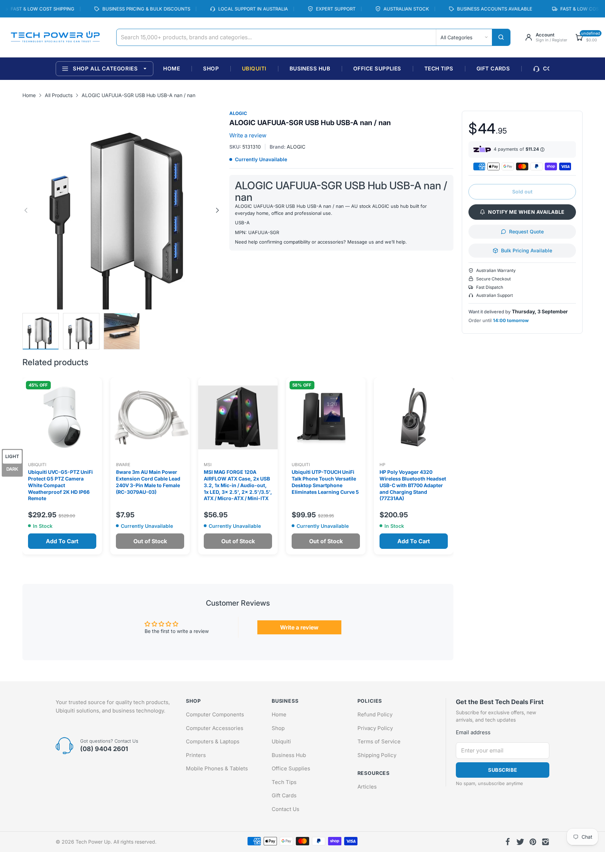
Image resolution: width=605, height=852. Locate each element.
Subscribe (502, 770)
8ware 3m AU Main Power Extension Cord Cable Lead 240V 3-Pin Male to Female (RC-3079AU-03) (148, 482)
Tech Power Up (93, 842)
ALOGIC (238, 113)
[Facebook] (508, 842)
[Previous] (217, 210)
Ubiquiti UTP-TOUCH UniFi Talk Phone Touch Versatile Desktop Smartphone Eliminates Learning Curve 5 (325, 482)
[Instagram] (545, 842)
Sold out (522, 192)
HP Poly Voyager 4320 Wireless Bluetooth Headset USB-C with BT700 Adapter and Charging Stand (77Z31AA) (413, 485)
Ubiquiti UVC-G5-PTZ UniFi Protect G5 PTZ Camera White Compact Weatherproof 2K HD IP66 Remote (60, 485)
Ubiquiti (37, 464)
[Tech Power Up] (55, 37)
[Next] (25, 210)
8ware (123, 464)
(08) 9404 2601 (104, 748)
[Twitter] (520, 842)
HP (382, 464)
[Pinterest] (533, 842)
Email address (473, 732)
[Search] (501, 37)
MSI (207, 464)
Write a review (247, 135)
